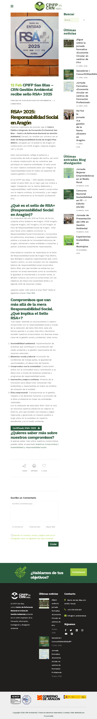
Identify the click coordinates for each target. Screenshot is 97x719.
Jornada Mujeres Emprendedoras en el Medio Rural (85, 176)
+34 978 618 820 (74, 610)
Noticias (32, 100)
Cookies (66, 713)
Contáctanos (78, 572)
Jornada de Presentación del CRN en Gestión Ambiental (83, 222)
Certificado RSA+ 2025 (24, 428)
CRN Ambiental (45, 100)
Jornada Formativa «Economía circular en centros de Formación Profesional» (83, 92)
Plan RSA (31, 293)
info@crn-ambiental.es (76, 616)
